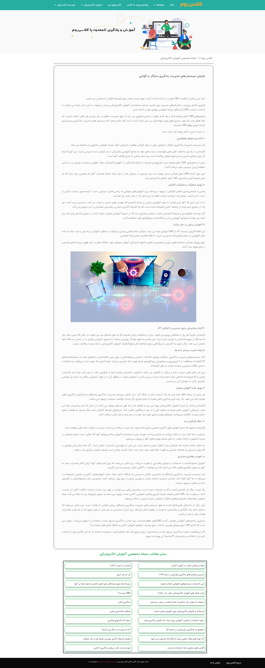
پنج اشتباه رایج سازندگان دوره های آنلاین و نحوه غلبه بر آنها (102, 583)
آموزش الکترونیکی (93, 5)
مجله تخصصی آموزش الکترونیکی (178, 58)
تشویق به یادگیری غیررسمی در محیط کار (185, 629)
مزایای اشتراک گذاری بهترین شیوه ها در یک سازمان (106, 638)
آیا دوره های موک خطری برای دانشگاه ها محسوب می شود (177, 638)
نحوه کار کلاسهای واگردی (119, 620)
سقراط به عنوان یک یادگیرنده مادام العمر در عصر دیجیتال (177, 602)
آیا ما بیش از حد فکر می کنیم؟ (116, 629)
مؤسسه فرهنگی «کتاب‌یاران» (107, 662)
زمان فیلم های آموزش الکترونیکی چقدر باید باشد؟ (181, 593)
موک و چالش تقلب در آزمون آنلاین (187, 565)
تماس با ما (215, 662)
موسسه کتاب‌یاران (66, 5)
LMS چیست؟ (124, 593)
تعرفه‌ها (160, 5)
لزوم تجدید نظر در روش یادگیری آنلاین (112, 647)
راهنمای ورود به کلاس (137, 5)
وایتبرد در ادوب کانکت (119, 565)
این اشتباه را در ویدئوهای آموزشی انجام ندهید (182, 583)
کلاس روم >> (205, 58)
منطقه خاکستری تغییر (120, 611)
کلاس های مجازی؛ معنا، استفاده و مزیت (185, 647)
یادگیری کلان (124, 602)
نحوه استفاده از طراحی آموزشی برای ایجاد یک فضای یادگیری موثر (174, 620)
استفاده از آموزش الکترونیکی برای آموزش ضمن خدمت (179, 611)
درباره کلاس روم (233, 662)
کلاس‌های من (114, 5)
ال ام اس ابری (123, 574)
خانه (172, 5)
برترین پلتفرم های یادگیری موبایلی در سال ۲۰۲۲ (181, 574)
